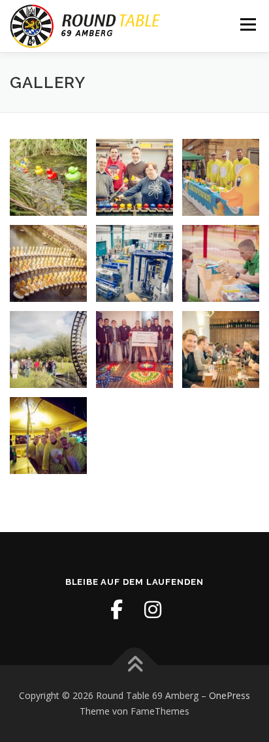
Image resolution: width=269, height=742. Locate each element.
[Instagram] (153, 609)
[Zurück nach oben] (135, 665)
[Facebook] (116, 609)
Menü (247, 24)
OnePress (229, 695)
